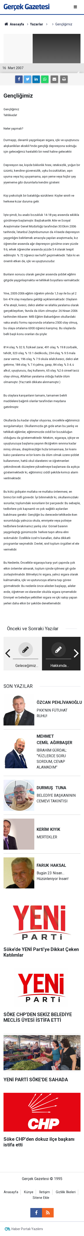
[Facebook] (19, 79)
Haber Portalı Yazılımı (27, 1229)
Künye (28, 1192)
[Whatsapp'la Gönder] (45, 79)
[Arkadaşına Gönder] (54, 79)
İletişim (44, 1192)
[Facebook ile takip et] (36, 1212)
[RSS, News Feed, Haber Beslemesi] (48, 1212)
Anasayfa (11, 1192)
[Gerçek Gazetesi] (26, 6)
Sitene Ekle (41, 1198)
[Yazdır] (64, 79)
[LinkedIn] (36, 79)
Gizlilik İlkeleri (66, 1192)
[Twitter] (27, 79)
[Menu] (76, 7)
